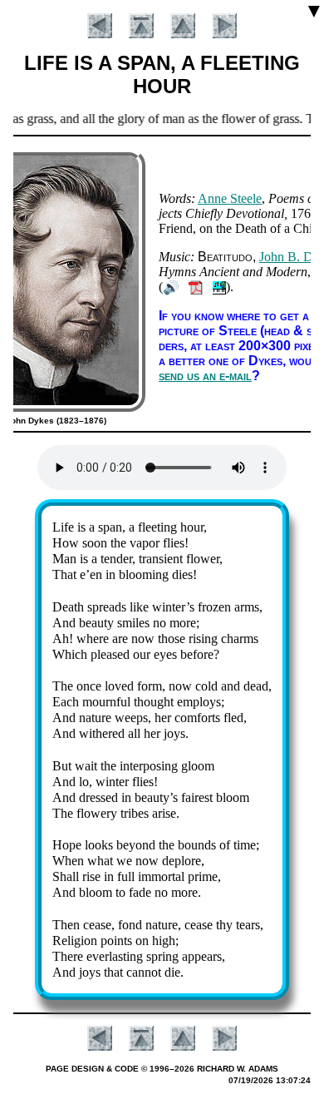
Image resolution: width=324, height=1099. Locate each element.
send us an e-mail (205, 376)
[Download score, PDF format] (196, 287)
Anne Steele (230, 198)
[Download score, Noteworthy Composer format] (219, 287)
